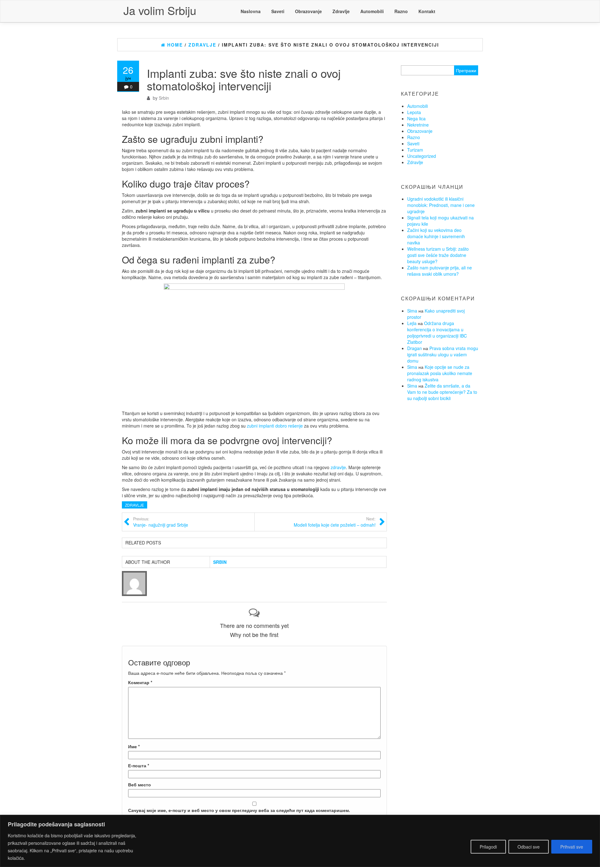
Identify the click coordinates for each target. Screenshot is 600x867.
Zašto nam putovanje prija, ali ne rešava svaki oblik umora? (439, 270)
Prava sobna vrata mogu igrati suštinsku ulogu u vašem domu (442, 354)
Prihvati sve (571, 847)
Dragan (414, 348)
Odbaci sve (529, 847)
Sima (412, 311)
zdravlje (338, 467)
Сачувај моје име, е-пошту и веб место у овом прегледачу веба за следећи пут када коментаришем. (239, 810)
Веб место (139, 784)
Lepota (414, 112)
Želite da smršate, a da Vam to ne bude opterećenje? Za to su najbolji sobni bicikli (442, 392)
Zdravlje (341, 11)
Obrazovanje (308, 11)
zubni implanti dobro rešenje (275, 426)
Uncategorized (421, 156)
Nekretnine (418, 125)
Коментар (140, 682)
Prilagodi (488, 847)
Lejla (412, 323)
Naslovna (251, 11)
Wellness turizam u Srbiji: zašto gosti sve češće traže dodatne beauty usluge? (438, 255)
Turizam (415, 150)
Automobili (372, 11)
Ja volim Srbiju (159, 10)
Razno (401, 11)
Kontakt (426, 11)
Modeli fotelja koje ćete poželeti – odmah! (335, 522)
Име (134, 746)
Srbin (164, 98)
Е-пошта (138, 765)
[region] (300, 841)
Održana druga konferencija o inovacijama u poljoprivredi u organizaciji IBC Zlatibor (437, 332)
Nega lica (416, 118)
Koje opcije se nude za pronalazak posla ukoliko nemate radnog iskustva (439, 373)
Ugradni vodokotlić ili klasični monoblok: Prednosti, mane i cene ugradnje (441, 205)
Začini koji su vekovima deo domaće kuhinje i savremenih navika (436, 236)
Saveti (277, 11)
